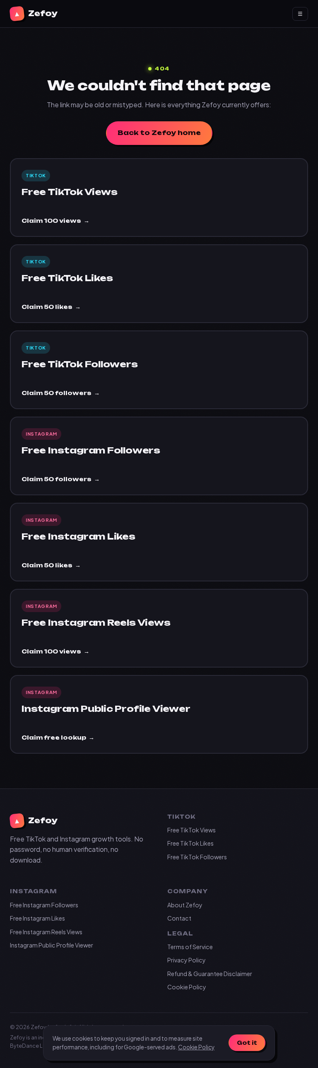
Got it (247, 1042)
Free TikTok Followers (197, 857)
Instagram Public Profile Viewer (51, 945)
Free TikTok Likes (190, 843)
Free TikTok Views (191, 830)
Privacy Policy (186, 960)
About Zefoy (184, 905)
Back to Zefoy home (159, 133)
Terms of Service (190, 946)
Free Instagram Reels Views (46, 931)
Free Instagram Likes (37, 918)
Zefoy (35, 14)
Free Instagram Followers (44, 905)
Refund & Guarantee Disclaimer (209, 973)
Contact (179, 918)
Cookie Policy (186, 987)
